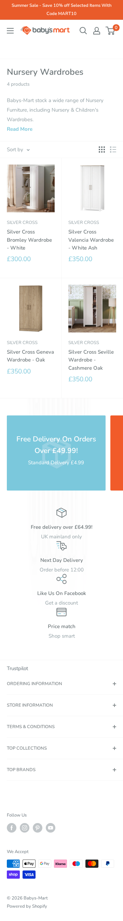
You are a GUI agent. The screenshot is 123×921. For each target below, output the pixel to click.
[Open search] (83, 30)
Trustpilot (17, 668)
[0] (110, 31)
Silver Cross (22, 222)
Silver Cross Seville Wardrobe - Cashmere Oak (91, 360)
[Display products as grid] (102, 149)
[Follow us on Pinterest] (37, 828)
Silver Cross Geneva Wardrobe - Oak (30, 356)
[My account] (96, 30)
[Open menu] (10, 30)
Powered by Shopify (27, 906)
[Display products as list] (113, 149)
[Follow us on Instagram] (24, 828)
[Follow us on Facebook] (11, 828)
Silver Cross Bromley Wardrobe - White (29, 239)
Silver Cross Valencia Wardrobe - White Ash (91, 239)
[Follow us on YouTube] (50, 828)
